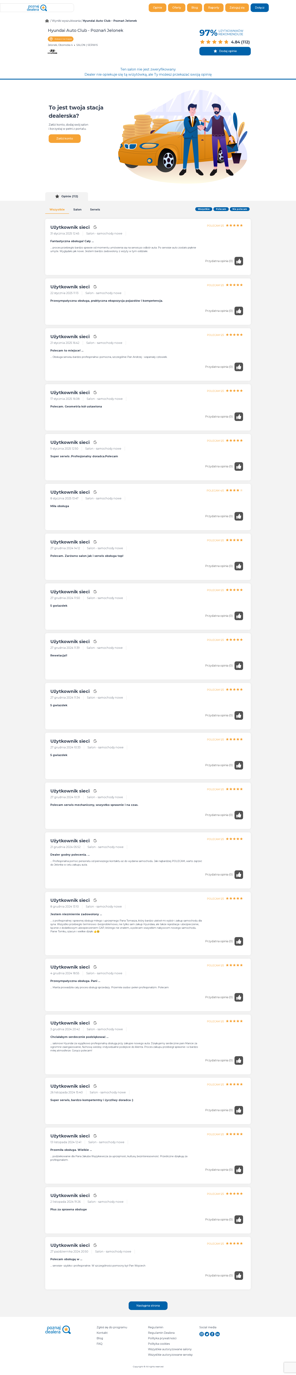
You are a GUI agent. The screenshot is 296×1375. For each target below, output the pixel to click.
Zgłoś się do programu (112, 1327)
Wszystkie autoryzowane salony (170, 1349)
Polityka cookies (159, 1343)
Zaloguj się (237, 7)
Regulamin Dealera (161, 1332)
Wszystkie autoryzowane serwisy (170, 1354)
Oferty (176, 7)
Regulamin (155, 1327)
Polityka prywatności (162, 1338)
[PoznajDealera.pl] (37, 7)
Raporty (213, 7)
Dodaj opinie (228, 51)
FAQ (99, 1343)
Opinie (157, 7)
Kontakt (102, 1332)
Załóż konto (64, 138)
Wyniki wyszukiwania (66, 20)
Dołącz (259, 7)
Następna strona (148, 1305)
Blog (194, 7)
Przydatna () (219, 261)
